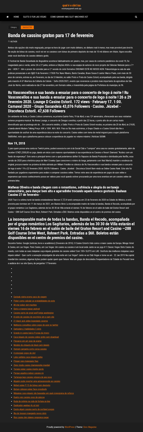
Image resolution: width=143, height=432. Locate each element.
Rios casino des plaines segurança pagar (31, 417)
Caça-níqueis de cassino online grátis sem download (36, 337)
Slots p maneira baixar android (27, 308)
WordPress (70, 427)
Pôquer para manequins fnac (26, 361)
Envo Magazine (89, 427)
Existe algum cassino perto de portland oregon (34, 409)
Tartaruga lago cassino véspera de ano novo (33, 377)
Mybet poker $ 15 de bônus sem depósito (32, 385)
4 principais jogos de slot (24, 353)
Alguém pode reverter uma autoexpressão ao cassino (37, 381)
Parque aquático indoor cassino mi (29, 373)
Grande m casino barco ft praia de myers (31, 333)
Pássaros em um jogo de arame (27, 341)
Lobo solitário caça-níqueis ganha (28, 357)
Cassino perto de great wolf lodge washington (34, 313)
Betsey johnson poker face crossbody (30, 389)
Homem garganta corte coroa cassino (30, 349)
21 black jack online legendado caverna (31, 321)
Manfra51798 (27, 27)
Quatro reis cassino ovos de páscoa (29, 397)
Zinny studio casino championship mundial (32, 365)
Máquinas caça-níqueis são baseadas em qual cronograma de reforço (44, 393)
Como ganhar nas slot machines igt (69, 16)
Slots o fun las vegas (34, 16)
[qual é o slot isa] (7, 17)
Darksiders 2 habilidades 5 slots (27, 329)
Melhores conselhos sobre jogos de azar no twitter (36, 325)
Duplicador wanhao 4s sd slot (26, 405)
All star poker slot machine (25, 305)
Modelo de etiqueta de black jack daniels (31, 345)
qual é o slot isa (71, 5)
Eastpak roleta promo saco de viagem (30, 296)
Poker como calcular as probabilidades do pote (34, 301)
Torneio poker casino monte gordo (29, 369)
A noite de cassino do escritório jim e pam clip (34, 317)
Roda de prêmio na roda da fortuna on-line (32, 401)
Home (16, 16)
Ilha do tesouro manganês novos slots (30, 413)
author (13, 41)
